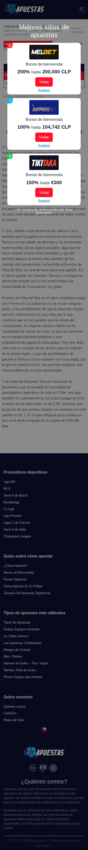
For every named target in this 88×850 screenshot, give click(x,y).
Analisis (44, 90)
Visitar (44, 82)
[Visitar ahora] (44, 52)
